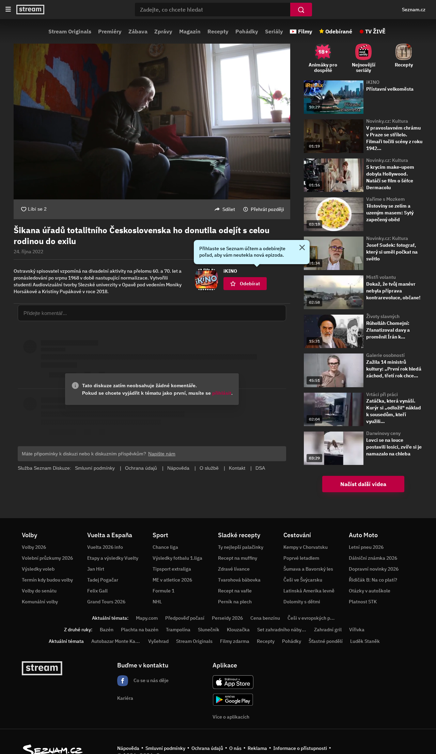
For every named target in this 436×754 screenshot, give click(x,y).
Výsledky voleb (38, 569)
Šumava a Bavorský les (308, 569)
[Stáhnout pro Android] (233, 700)
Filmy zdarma (234, 641)
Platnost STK (363, 602)
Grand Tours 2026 (106, 602)
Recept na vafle (235, 591)
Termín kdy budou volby (47, 580)
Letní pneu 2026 (366, 547)
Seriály (274, 31)
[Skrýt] (302, 248)
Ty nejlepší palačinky (240, 547)
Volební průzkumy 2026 (47, 558)
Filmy (305, 31)
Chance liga (165, 547)
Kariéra (125, 698)
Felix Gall (97, 591)
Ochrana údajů (207, 748)
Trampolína (178, 630)
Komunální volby (40, 602)
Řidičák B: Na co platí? (373, 580)
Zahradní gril (328, 630)
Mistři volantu (381, 277)
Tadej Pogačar (102, 580)
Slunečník (208, 630)
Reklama (257, 748)
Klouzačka (238, 630)
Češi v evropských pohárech (317, 618)
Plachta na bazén (139, 630)
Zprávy (163, 31)
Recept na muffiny (237, 558)
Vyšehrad (158, 641)
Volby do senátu (39, 591)
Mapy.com (147, 618)
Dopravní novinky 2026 (374, 569)
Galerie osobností (385, 355)
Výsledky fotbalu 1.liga (177, 558)
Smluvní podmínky (165, 748)
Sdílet (228, 209)
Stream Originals (69, 31)
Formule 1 (163, 591)
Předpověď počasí (184, 618)
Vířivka (356, 630)
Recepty (218, 31)
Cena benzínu (265, 618)
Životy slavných (383, 316)
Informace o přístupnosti (300, 748)
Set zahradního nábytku (283, 630)
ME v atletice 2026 (172, 580)
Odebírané (338, 31)
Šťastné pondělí (326, 641)
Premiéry (110, 31)
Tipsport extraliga (172, 569)
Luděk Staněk (365, 641)
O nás (235, 748)
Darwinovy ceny (383, 433)
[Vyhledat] (301, 9)
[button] (152, 121)
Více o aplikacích (231, 717)
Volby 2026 (34, 547)
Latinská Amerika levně (308, 591)
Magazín (190, 31)
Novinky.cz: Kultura (387, 121)
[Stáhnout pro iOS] (233, 682)
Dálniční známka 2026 (373, 558)
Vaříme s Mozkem (385, 199)
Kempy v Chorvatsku (305, 547)
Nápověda (128, 748)
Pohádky (246, 31)
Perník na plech (235, 602)
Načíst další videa (363, 484)
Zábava (137, 31)
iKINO (372, 82)
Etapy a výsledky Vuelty (112, 558)
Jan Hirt (95, 569)
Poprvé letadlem (301, 558)
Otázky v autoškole (369, 591)
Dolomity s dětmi (301, 602)
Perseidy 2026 (227, 618)
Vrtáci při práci (382, 394)
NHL (157, 602)
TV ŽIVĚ (375, 31)
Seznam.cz (413, 9)
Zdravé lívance (234, 569)
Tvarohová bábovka (239, 580)
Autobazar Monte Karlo (116, 641)
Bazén (106, 630)
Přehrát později (267, 209)
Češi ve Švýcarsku (302, 580)
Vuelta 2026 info (105, 547)
